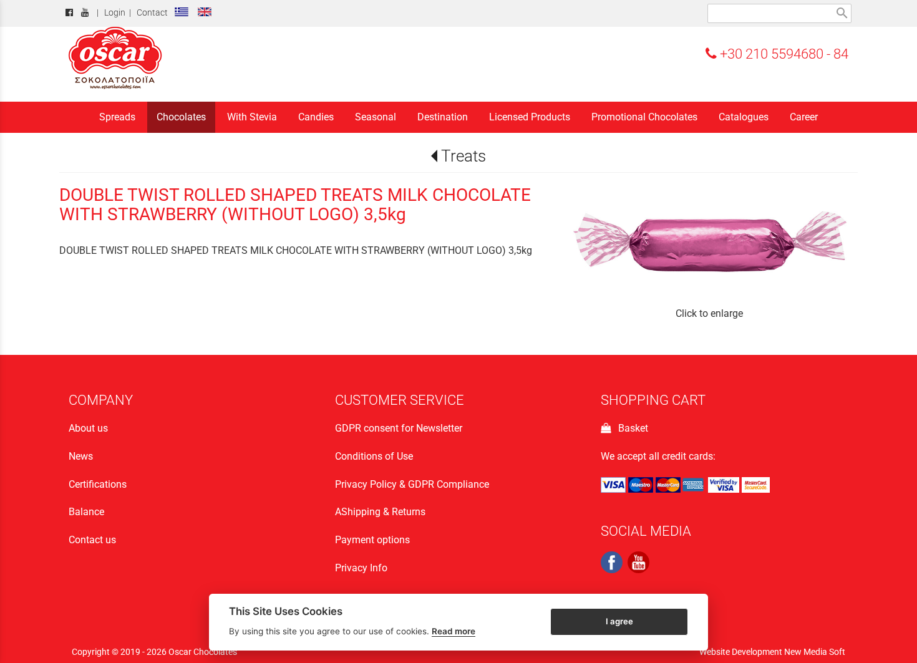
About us (88, 428)
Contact (152, 12)
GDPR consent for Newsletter (398, 428)
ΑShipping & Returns (380, 512)
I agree (619, 621)
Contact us (92, 540)
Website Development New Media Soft (772, 652)
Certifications (98, 484)
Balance (86, 512)
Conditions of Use (374, 456)
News (81, 456)
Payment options (372, 540)
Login (114, 12)
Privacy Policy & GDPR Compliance (412, 484)
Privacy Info (361, 568)
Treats (463, 156)
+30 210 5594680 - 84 (782, 54)
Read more (453, 631)
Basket (630, 428)
